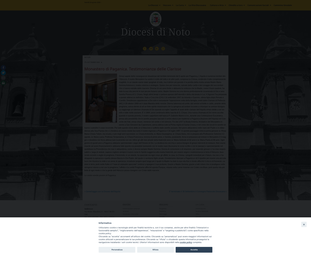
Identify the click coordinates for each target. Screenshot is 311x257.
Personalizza (117, 250)
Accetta (194, 250)
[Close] (304, 224)
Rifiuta (155, 250)
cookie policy (186, 242)
